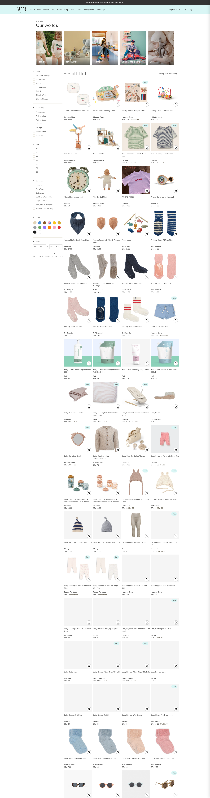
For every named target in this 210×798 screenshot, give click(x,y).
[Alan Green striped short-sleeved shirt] (136, 137)
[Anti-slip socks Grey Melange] (78, 266)
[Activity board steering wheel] (107, 94)
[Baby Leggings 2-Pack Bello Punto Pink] (78, 568)
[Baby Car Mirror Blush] (78, 439)
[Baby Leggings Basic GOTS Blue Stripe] (136, 568)
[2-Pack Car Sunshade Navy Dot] (78, 94)
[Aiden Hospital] (107, 137)
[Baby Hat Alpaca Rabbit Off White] (165, 482)
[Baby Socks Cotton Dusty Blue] (107, 741)
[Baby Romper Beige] (165, 655)
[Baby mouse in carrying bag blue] (107, 612)
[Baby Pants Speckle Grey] (165, 612)
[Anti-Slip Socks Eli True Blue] (165, 223)
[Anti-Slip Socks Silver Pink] (165, 266)
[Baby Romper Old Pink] (78, 698)
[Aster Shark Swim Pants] (165, 309)
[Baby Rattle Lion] (78, 655)
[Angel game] (136, 223)
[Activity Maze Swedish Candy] (165, 94)
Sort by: (168, 74)
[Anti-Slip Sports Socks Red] (136, 309)
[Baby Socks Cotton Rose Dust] (136, 741)
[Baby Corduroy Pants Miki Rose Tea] (165, 439)
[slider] (34, 253)
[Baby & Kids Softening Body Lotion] (136, 353)
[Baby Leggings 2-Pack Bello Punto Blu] (165, 525)
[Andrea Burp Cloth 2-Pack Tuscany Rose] (107, 223)
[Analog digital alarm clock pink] (165, 180)
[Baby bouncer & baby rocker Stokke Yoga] (136, 396)
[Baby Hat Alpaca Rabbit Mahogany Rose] (136, 482)
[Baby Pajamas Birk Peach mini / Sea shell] (136, 612)
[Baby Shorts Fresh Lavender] (165, 698)
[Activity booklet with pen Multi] (136, 94)
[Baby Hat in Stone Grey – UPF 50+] (107, 525)
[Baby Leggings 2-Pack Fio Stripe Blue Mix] (107, 568)
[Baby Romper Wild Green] (136, 698)
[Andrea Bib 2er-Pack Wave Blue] (78, 223)
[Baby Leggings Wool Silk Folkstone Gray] (78, 612)
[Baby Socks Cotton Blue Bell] (78, 741)
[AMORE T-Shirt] (136, 180)
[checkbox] (47, 75)
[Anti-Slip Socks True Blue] (107, 309)
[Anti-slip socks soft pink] (78, 309)
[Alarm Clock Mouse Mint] (78, 180)
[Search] (180, 9)
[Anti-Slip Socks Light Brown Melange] (107, 266)
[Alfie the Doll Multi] (107, 180)
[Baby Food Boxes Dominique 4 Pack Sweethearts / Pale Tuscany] (78, 482)
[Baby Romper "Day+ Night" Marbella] (136, 655)
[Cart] (190, 9)
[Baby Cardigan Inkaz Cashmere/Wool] (107, 439)
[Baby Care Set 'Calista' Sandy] (136, 439)
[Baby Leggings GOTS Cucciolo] (165, 568)
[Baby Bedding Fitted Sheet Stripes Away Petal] (107, 396)
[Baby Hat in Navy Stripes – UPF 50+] (78, 525)
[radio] (73, 73)
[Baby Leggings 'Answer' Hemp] (136, 525)
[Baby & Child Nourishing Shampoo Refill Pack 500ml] (107, 353)
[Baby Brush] (165, 396)
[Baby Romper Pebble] (107, 698)
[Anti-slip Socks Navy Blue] (136, 266)
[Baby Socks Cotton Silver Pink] (165, 741)
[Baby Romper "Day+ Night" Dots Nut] (107, 655)
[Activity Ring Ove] (78, 137)
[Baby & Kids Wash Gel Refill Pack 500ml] (165, 353)
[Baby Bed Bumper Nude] (78, 396)
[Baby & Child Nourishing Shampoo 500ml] (78, 353)
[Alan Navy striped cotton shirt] (165, 137)
